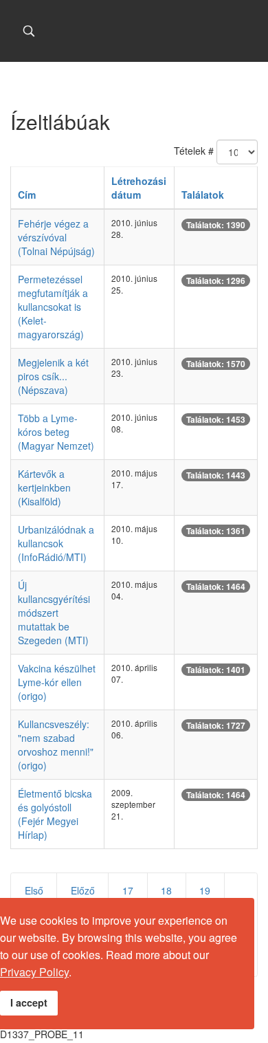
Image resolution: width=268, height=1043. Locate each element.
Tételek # (194, 150)
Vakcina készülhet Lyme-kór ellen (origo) (57, 682)
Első (34, 890)
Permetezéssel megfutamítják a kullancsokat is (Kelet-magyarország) (53, 306)
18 (166, 890)
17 (127, 890)
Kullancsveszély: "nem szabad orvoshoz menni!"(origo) (55, 744)
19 (204, 890)
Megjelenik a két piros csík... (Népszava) (53, 376)
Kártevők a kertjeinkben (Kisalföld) (44, 487)
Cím (27, 194)
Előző (83, 890)
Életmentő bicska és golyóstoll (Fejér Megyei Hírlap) (55, 814)
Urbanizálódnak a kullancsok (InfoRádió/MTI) (56, 543)
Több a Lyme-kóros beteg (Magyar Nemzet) (56, 431)
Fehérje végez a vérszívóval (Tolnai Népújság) (56, 237)
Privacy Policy (34, 972)
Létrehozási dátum (138, 187)
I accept (28, 1002)
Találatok (202, 194)
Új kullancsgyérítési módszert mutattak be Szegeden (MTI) (54, 612)
